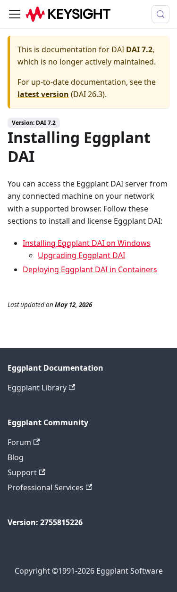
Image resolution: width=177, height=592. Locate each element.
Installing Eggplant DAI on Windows (87, 243)
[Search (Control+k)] (160, 14)
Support (22, 472)
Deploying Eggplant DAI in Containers (90, 269)
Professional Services (46, 487)
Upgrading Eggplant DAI (81, 255)
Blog (16, 457)
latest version (43, 94)
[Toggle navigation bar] (15, 14)
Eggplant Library (37, 387)
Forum (19, 442)
